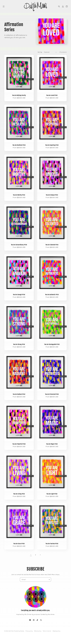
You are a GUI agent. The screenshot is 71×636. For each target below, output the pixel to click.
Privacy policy (29, 631)
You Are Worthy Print (19, 195)
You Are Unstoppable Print (52, 344)
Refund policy (37, 631)
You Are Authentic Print (52, 294)
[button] (4, 6)
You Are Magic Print (52, 444)
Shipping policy (56, 631)
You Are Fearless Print (52, 543)
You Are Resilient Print (19, 145)
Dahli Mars (11, 631)
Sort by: (40, 52)
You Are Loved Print (52, 95)
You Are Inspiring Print (52, 145)
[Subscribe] (49, 580)
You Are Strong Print (19, 344)
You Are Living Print (19, 494)
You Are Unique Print (52, 195)
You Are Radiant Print (19, 394)
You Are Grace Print (19, 543)
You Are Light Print (51, 494)
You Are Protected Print (52, 394)
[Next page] (40, 555)
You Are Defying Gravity (19, 95)
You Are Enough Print (19, 294)
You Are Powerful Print (19, 444)
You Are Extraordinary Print (19, 245)
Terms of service (47, 631)
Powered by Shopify (19, 631)
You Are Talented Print (52, 245)
